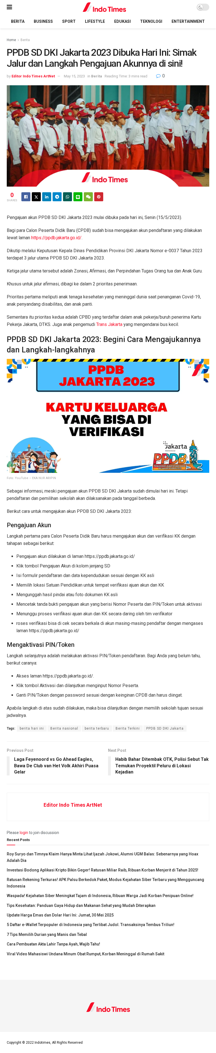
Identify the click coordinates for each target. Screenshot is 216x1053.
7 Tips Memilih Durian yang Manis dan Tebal (47, 934)
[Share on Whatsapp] (67, 196)
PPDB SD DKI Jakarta (165, 728)
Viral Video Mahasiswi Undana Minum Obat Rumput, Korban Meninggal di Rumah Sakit (85, 954)
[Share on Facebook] (25, 196)
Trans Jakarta (109, 324)
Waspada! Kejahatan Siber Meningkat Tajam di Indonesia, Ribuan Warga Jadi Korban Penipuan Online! (100, 895)
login (24, 832)
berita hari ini (32, 728)
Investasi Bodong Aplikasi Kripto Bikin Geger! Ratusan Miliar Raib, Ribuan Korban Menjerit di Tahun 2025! (102, 870)
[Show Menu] (9, 7)
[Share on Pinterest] (98, 196)
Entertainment (188, 21)
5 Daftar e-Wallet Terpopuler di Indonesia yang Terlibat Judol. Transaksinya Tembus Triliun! (90, 924)
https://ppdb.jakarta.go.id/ (56, 237)
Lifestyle (95, 21)
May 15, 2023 (74, 76)
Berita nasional (64, 728)
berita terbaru (97, 728)
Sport (69, 21)
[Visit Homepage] (104, 7)
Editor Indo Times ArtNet (33, 76)
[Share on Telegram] (57, 196)
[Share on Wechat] (88, 196)
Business (43, 21)
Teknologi (151, 21)
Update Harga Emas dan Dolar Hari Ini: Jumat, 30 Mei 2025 (60, 915)
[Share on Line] (77, 196)
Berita (17, 21)
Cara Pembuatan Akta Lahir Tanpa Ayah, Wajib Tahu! (53, 944)
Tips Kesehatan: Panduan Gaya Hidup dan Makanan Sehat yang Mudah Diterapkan (81, 905)
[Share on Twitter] (36, 196)
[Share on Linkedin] (46, 196)
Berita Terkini (128, 728)
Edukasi (122, 21)
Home (11, 40)
